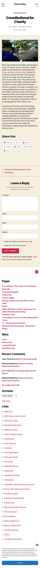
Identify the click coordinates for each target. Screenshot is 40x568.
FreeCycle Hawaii (11, 457)
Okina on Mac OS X (11, 521)
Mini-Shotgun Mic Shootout (15, 507)
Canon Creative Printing (13, 434)
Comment (6, 195)
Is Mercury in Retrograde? (14, 498)
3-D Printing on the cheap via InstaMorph (19, 286)
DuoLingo (8, 448)
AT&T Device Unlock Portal (14, 416)
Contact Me (7, 295)
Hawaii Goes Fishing (12, 475)
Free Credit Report (11, 452)
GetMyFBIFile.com (11, 466)
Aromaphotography (10, 292)
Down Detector (10, 443)
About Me (6, 289)
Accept (20, 563)
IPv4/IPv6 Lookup (11, 493)
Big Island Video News (12, 425)
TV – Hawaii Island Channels (13, 323)
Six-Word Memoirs (11, 530)
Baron (15, 27)
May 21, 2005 (26, 27)
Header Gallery (8, 298)
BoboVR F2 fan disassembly (25, 359)
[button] (37, 545)
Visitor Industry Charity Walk (14, 72)
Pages (4, 306)
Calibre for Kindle (10, 430)
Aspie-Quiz (8, 411)
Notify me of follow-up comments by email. (18, 241)
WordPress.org (8, 348)
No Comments (21, 30)
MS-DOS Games (10, 512)
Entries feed (7, 342)
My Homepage (10, 516)
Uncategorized (20, 13)
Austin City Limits (11, 421)
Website (4, 232)
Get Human (8, 462)
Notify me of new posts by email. (15, 245)
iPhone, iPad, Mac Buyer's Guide (16, 489)
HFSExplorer (9, 480)
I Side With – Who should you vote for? (19, 484)
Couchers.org (9, 439)
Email (4, 223)
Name (4, 214)
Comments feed (9, 345)
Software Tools (8, 315)
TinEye (6, 534)
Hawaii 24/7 (8, 471)
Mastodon (6, 401)
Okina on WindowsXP (12, 525)
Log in (4, 339)
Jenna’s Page (9, 503)
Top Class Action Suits (13, 539)
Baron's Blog (20, 4)
